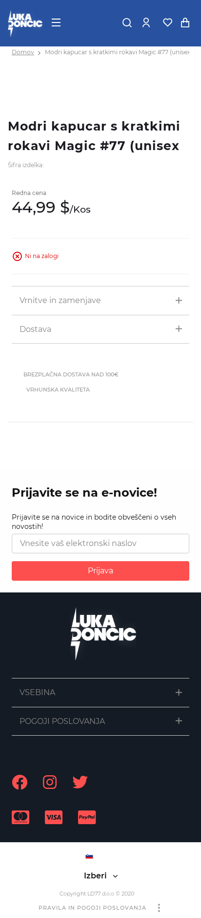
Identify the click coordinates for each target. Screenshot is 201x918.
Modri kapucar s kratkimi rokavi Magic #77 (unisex (117, 52)
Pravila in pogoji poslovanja (92, 907)
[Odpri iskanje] (127, 22)
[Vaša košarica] (185, 22)
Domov (23, 52)
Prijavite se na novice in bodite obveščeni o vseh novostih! (94, 522)
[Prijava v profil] (146, 22)
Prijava (100, 570)
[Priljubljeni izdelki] (167, 22)
